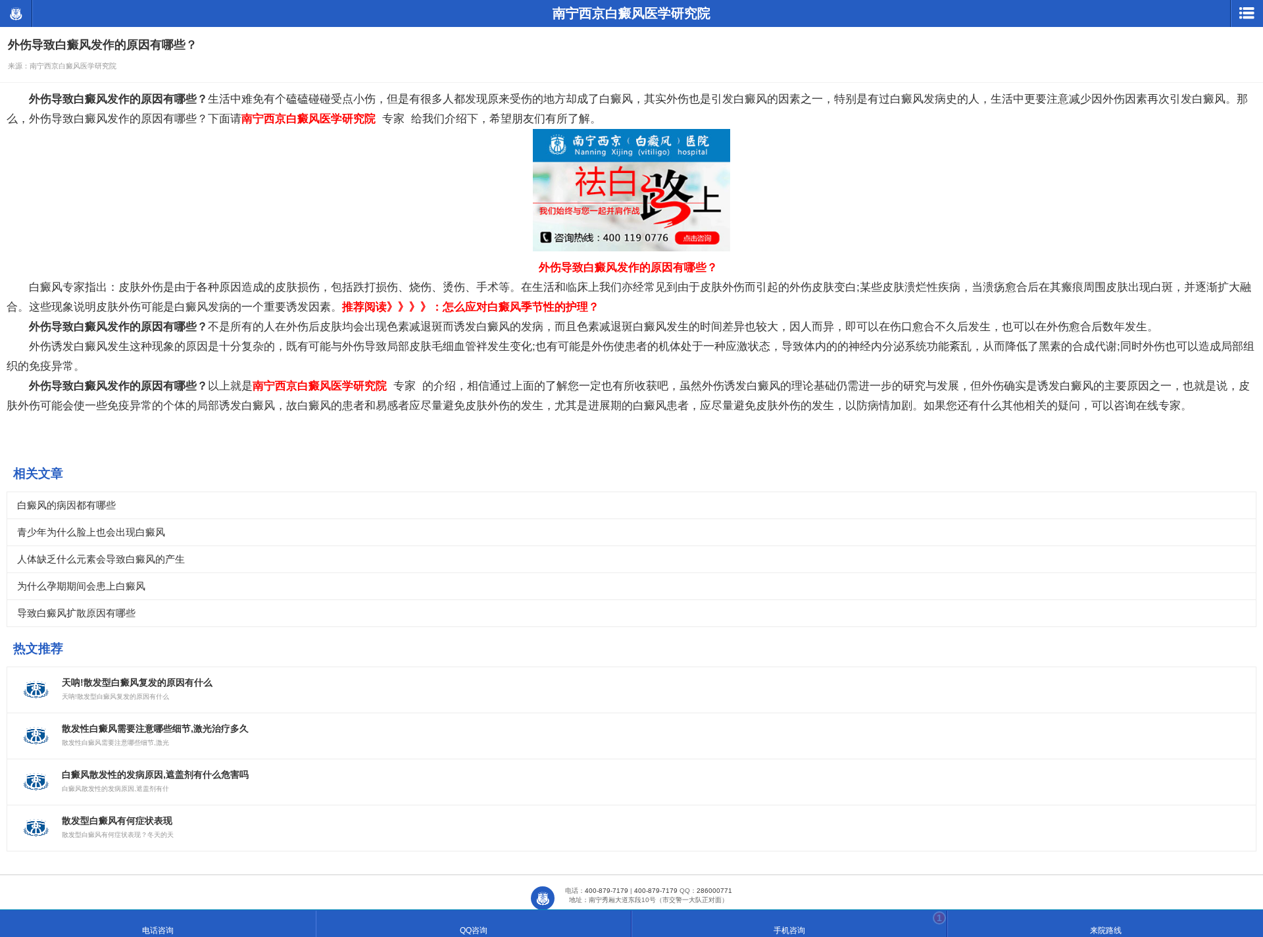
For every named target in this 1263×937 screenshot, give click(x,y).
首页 (543, 898)
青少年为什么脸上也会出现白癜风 (91, 532)
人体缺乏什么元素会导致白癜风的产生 (101, 559)
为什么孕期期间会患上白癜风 (81, 586)
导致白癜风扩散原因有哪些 (76, 613)
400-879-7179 (606, 890)
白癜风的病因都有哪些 (66, 505)
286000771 (714, 890)
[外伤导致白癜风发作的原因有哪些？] (631, 247)
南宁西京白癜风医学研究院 (16, 13)
